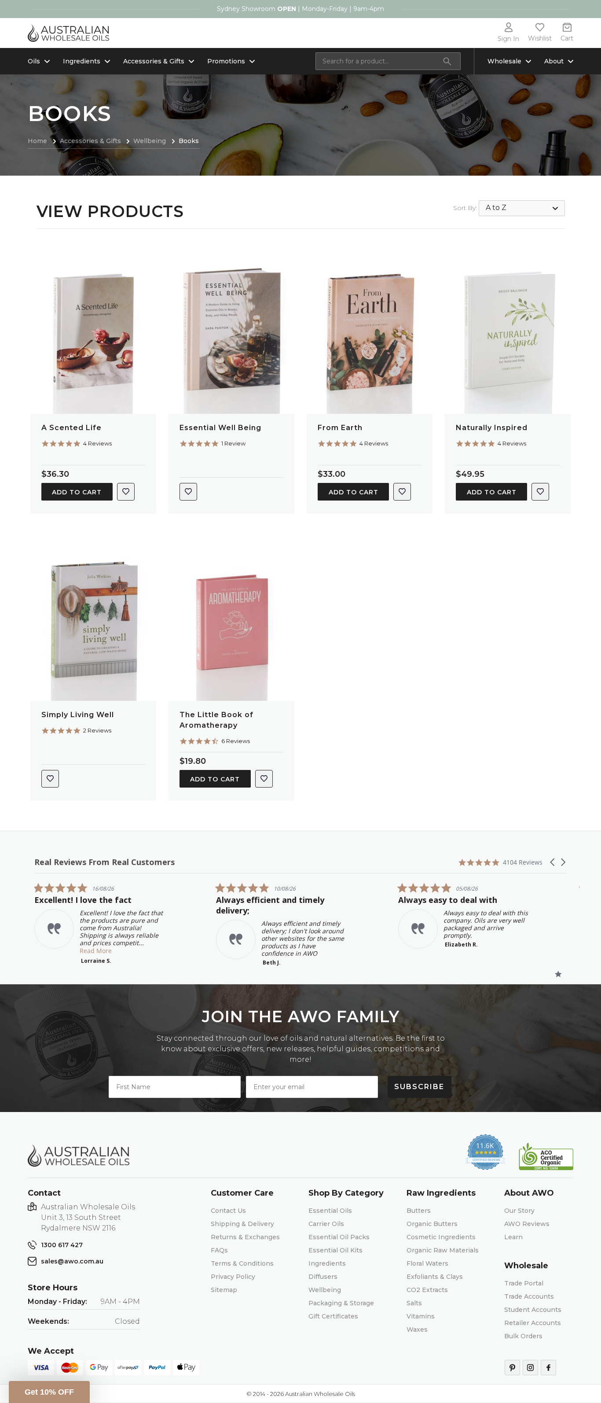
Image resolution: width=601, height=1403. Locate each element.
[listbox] (522, 208)
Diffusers (322, 1277)
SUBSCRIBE (419, 1087)
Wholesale (504, 61)
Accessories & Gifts (153, 61)
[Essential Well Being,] (231, 331)
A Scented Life (71, 427)
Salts (414, 1303)
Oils (34, 61)
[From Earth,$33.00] (369, 331)
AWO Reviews (527, 1224)
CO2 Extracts (427, 1290)
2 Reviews (97, 730)
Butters (419, 1211)
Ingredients (81, 61)
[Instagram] (530, 1367)
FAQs (219, 1250)
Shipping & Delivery (242, 1224)
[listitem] (100, 923)
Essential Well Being (220, 427)
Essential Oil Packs (339, 1237)
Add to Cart (77, 492)
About (554, 61)
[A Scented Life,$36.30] (93, 331)
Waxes (417, 1329)
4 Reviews (97, 443)
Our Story (519, 1211)
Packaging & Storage (341, 1303)
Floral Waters (427, 1263)
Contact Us (228, 1211)
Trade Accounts (529, 1296)
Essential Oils (330, 1211)
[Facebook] (548, 1367)
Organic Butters (432, 1224)
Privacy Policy (233, 1277)
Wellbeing (324, 1290)
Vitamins (421, 1316)
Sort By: (465, 208)
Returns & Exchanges (245, 1237)
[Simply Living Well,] (93, 618)
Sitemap (224, 1290)
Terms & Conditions (242, 1263)
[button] (553, 862)
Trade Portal (523, 1283)
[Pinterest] (512, 1367)
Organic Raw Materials (443, 1250)
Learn (513, 1237)
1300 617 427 (62, 1245)
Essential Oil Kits (335, 1250)
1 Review (233, 443)
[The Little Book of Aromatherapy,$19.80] (231, 618)
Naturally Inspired (492, 427)
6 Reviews (235, 740)
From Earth (340, 427)
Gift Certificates (333, 1316)
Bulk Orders (523, 1336)
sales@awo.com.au (72, 1261)
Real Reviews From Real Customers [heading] (104, 862)
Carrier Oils (326, 1224)
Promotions (226, 61)
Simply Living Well (77, 715)
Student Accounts (532, 1310)
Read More (96, 950)
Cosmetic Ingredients (441, 1237)
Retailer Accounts (532, 1323)
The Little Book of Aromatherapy (216, 720)
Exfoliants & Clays (435, 1277)
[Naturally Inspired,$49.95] (508, 331)
